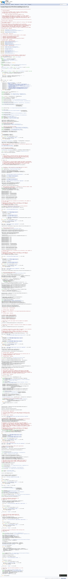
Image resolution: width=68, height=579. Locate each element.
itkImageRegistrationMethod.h (10, 29)
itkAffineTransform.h (9, 42)
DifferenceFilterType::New (14, 490)
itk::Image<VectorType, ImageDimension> (21, 533)
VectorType (4, 545)
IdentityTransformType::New (16, 124)
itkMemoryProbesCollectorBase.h (11, 32)
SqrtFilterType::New (12, 492)
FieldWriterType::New (14, 553)
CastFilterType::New (11, 471)
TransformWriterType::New (16, 571)
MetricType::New (10, 116)
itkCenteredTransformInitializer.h (11, 41)
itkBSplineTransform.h (9, 43)
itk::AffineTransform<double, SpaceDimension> (21, 100)
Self (7, 60)
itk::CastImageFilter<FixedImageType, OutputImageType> (12, 467)
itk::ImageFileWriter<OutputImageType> (16, 468)
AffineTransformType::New (15, 228)
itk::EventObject (19, 67)
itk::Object (7, 67)
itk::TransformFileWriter (18, 570)
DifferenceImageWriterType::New (13, 495)
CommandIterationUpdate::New (13, 206)
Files (25, 4)
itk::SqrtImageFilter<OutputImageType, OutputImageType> (13, 491)
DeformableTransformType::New (18, 357)
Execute (3, 67)
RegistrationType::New (14, 118)
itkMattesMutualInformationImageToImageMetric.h (14, 30)
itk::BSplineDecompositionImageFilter (10, 391)
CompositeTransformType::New (17, 300)
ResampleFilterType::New (12, 453)
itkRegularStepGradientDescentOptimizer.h (13, 44)
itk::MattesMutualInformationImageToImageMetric (11, 110)
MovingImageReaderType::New (16, 129)
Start (7, 175)
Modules (12, 4)
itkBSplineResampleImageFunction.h (11, 46)
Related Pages (8, 4)
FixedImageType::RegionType (7, 149)
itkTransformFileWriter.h (9, 53)
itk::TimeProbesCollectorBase (7, 145)
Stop (7, 179)
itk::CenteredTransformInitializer (8, 104)
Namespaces (17, 4)
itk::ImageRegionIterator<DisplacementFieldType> (20, 539)
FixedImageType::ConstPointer (7, 140)
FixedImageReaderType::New (16, 129)
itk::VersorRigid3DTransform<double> (19, 99)
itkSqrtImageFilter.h (9, 52)
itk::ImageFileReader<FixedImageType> (20, 127)
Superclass (6, 59)
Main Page (2, 4)
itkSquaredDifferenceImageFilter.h (11, 51)
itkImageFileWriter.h (9, 49)
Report (7, 446)
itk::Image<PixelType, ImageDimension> (18, 93)
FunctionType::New (12, 382)
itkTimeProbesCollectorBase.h (10, 31)
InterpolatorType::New (14, 117)
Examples (29, 4)
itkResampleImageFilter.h (9, 50)
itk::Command (11, 59)
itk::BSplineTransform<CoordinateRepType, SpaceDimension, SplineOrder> (16, 102)
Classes (22, 4)
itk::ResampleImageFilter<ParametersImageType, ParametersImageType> (16, 379)
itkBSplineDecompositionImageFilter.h (12, 47)
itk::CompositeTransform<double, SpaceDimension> (11, 300)
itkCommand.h (7, 56)
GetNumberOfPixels (24, 151)
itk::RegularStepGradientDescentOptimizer (18, 64)
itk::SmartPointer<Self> (12, 60)
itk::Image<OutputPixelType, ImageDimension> (19, 465)
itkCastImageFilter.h (9, 51)
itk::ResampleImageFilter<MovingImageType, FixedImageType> (13, 452)
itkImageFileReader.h (9, 48)
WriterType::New (10, 470)
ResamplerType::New (12, 380)
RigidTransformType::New (14, 169)
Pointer (5, 60)
